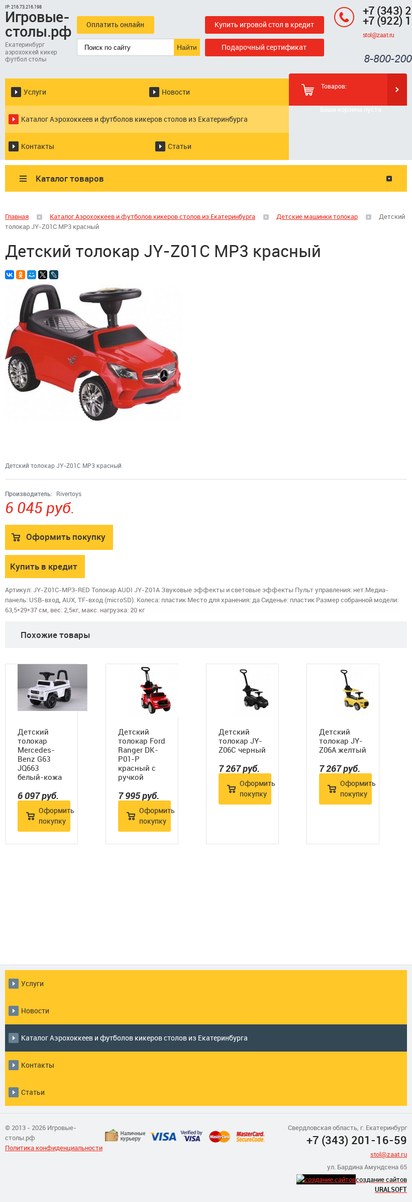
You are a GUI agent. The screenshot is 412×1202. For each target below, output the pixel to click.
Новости (176, 92)
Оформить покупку (66, 536)
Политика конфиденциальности (53, 1147)
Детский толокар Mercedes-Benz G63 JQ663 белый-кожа (40, 754)
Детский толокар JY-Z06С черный (242, 740)
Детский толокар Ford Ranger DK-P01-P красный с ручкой (141, 754)
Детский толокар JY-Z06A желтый (342, 740)
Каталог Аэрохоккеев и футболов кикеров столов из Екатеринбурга (134, 119)
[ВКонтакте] (9, 274)
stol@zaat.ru (378, 35)
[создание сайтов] (326, 1179)
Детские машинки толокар (317, 216)
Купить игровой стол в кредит (264, 24)
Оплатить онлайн (115, 24)
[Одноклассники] (20, 274)
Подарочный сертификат (264, 47)
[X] (42, 274)
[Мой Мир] (31, 274)
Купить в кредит (43, 566)
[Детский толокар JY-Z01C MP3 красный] (93, 418)
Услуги (35, 92)
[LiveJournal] (53, 274)
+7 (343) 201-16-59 (356, 1140)
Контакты (37, 146)
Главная (17, 216)
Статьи (179, 146)
